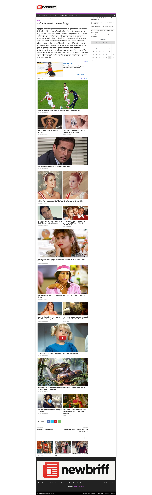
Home (38, 18)
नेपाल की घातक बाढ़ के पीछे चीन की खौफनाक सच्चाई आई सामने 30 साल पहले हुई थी (102, 27)
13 (103, 51)
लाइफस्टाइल (45, 15)
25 (96, 57)
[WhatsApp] (59, 421)
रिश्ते (39, 15)
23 (113, 54)
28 (106, 57)
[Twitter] (52, 421)
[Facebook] (48, 421)
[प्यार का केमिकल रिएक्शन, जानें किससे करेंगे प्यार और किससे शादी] (45, 447)
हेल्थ (50, 15)
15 (109, 51)
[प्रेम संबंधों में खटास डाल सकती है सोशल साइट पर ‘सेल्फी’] (63, 447)
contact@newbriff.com (79, 486)
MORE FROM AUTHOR (56, 438)
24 (93, 57)
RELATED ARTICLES (43, 438)
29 (109, 57)
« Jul (102, 63)
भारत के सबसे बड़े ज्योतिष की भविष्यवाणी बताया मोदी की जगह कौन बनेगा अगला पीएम (102, 18)
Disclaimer (71, 15)
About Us (56, 15)
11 (96, 51)
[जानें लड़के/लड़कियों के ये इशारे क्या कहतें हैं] (80, 447)
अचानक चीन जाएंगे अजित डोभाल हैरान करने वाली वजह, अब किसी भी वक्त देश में (102, 31)
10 (93, 51)
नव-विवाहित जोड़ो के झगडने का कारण (45, 429)
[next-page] (87, 438)
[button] (114, 15)
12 (99, 51)
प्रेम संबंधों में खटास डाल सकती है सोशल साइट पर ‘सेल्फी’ (62, 454)
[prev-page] (85, 438)
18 (96, 54)
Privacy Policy (63, 15)
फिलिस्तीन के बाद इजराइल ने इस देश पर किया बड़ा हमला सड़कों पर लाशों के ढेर (76, 430)
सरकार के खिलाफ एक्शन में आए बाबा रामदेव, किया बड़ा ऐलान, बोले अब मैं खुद (102, 35)
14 (106, 51)
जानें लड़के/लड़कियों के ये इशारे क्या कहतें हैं (80, 453)
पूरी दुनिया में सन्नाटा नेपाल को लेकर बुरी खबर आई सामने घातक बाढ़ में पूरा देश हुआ (103, 23)
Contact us (78, 15)
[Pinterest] (55, 421)
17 (93, 54)
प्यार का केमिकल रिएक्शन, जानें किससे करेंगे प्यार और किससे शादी (44, 454)
